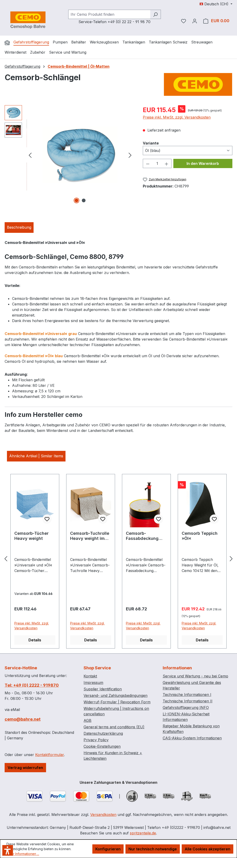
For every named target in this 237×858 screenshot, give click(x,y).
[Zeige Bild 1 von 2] (76, 200)
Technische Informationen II (187, 701)
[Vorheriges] (30, 154)
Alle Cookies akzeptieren (207, 849)
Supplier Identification (103, 689)
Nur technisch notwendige (152, 849)
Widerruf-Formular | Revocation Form (117, 702)
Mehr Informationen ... (22, 854)
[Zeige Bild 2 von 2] (83, 200)
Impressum (93, 682)
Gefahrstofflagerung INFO (186, 707)
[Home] (7, 42)
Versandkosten (103, 814)
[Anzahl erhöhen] (167, 163)
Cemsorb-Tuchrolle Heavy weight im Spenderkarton (89, 536)
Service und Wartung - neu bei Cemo (195, 676)
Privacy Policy (96, 740)
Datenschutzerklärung (103, 733)
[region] (69, 155)
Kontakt (90, 676)
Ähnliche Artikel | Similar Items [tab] (36, 456)
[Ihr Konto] (194, 20)
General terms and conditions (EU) (114, 727)
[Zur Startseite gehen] (28, 20)
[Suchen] (155, 14)
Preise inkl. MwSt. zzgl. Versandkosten (177, 117)
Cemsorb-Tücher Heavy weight (31, 536)
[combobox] (109, 14)
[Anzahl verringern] (148, 163)
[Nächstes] (130, 154)
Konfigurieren (108, 849)
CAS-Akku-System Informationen (192, 738)
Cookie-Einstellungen (102, 746)
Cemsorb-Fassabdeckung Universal (142, 536)
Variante (151, 143)
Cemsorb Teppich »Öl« (200, 536)
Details (34, 640)
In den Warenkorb (203, 163)
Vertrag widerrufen (25, 767)
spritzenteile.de (143, 833)
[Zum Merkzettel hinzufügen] (47, 519)
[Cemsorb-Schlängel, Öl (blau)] (80, 154)
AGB (87, 720)
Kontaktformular (49, 754)
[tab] (19, 227)
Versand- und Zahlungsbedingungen (115, 695)
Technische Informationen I (187, 694)
